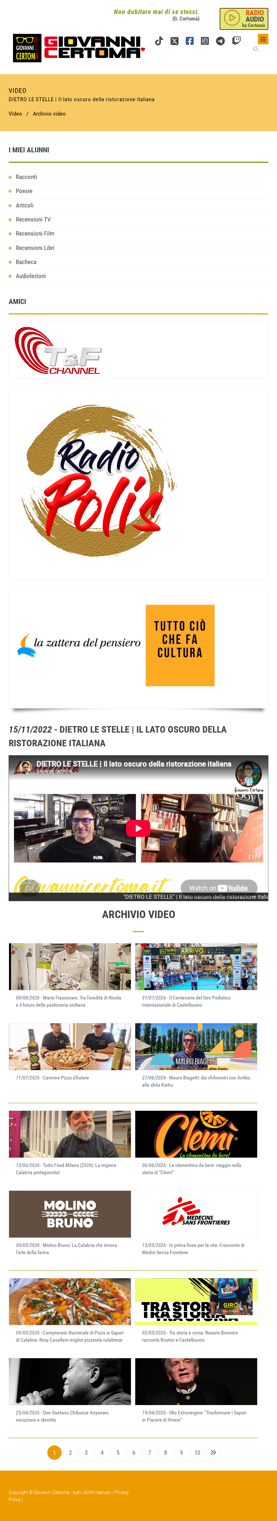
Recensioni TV (33, 219)
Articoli (25, 205)
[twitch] (236, 42)
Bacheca (26, 261)
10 (197, 1452)
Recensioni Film (35, 233)
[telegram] (220, 42)
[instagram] (204, 42)
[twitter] (174, 42)
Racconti (26, 176)
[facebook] (189, 42)
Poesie (24, 190)
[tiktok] (159, 42)
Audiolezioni (31, 275)
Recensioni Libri (35, 247)
